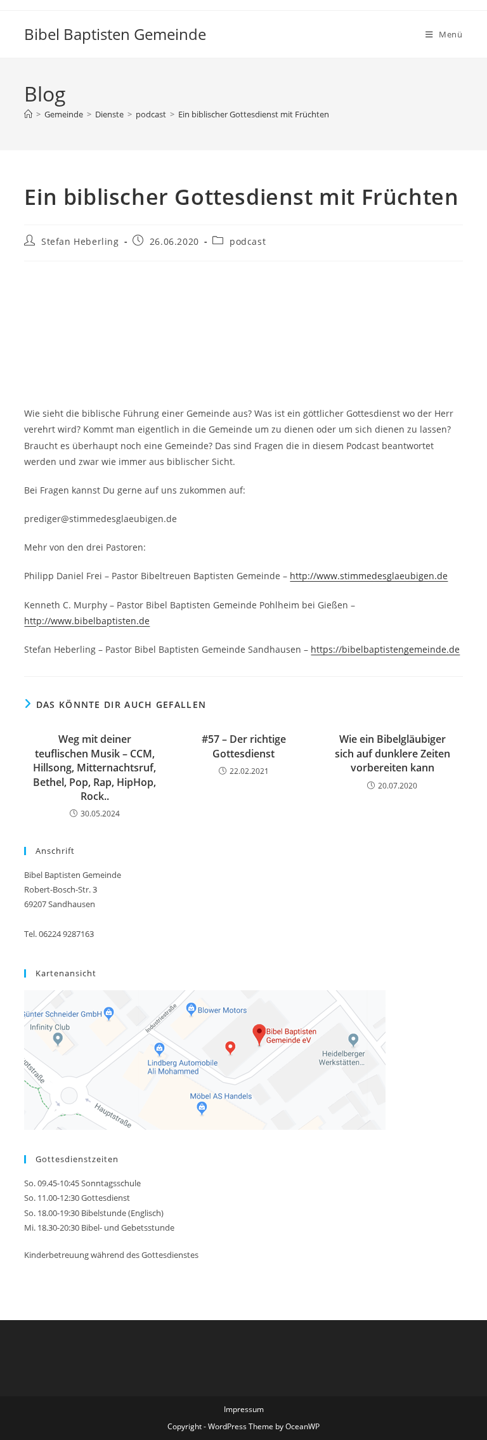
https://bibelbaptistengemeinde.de (385, 649)
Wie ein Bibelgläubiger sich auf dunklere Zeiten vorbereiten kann (392, 753)
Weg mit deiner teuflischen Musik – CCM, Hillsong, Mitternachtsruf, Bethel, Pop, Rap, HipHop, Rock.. (94, 767)
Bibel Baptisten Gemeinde (115, 33)
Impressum (244, 1409)
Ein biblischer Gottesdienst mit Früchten (253, 114)
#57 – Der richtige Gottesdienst (244, 746)
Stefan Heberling (80, 241)
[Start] (28, 114)
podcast (248, 241)
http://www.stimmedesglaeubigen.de (369, 576)
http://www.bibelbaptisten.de (87, 621)
